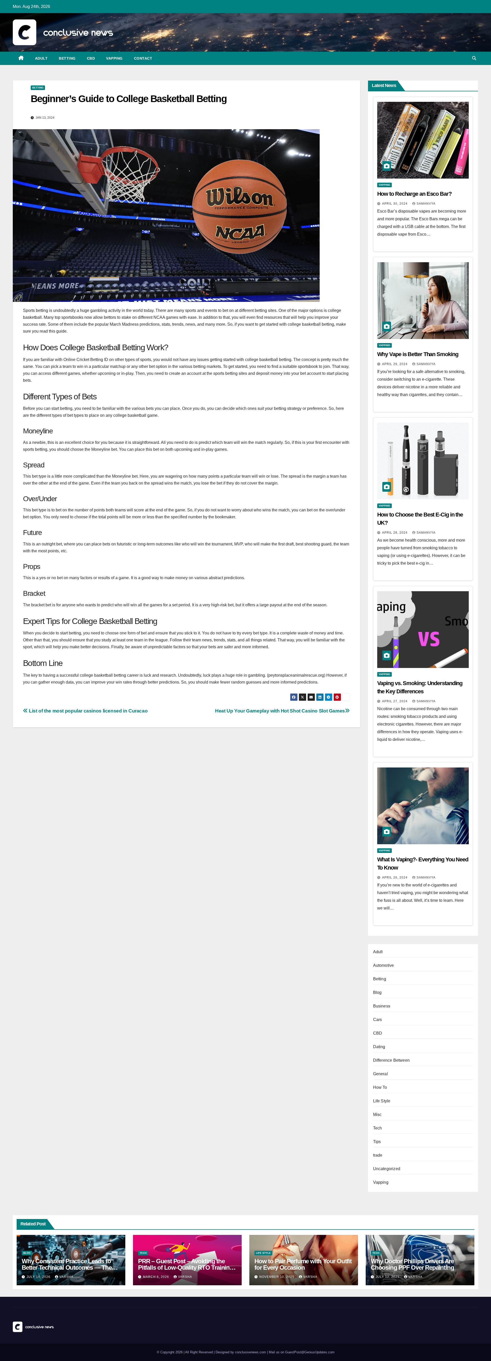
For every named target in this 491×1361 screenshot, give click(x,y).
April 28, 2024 (395, 532)
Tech (377, 1128)
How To (380, 1087)
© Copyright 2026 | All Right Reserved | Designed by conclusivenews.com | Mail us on (221, 1352)
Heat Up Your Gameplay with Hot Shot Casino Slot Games (280, 711)
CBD (91, 58)
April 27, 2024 (395, 701)
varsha (66, 1277)
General (380, 1074)
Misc (377, 1114)
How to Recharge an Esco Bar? (414, 194)
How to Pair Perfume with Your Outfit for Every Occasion (303, 1264)
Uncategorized (386, 1169)
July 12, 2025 (388, 1277)
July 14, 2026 (39, 1277)
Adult (41, 58)
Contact (143, 58)
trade (378, 1155)
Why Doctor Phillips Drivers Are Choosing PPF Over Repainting (412, 1264)
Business (381, 1006)
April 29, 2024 (395, 364)
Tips (377, 1141)
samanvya (426, 203)
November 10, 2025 (277, 1277)
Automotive (383, 965)
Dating (379, 1047)
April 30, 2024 (395, 203)
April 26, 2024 (395, 877)
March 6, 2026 (156, 1277)
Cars (377, 1019)
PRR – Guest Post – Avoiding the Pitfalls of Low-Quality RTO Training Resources (185, 1267)
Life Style (381, 1101)
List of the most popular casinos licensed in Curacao (88, 711)
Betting (67, 58)
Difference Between (391, 1060)
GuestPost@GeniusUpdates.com (309, 1352)
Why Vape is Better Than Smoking (417, 354)
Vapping (114, 58)
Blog (377, 992)
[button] (474, 58)
